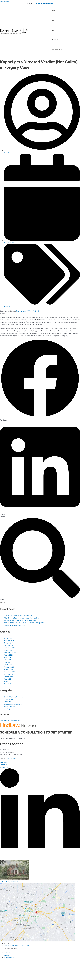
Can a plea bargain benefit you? (15, 625)
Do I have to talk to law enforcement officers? (19, 615)
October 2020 (8, 650)
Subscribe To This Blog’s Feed (10, 720)
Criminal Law (8, 699)
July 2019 (7, 681)
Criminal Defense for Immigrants (15, 697)
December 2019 (9, 672)
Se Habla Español (58, 49)
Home (54, 11)
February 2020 (9, 667)
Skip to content (5, 1)
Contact (55, 40)
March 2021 (8, 638)
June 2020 (7, 657)
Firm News (7, 306)
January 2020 (8, 669)
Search (2, 517)
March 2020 (8, 665)
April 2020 (7, 662)
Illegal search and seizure (13, 704)
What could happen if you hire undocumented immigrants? (24, 623)
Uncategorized (9, 709)
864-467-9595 (44, 3)
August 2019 (8, 679)
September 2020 (10, 652)
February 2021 (9, 640)
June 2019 (7, 684)
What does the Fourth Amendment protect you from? (22, 618)
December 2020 (9, 645)
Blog (53, 30)
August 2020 (8, 655)
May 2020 (7, 660)
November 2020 (9, 648)
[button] (40, 379)
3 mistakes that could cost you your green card (20, 620)
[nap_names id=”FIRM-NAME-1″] (27, 311)
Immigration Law (9, 706)
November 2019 (9, 674)
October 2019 (8, 677)
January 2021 (8, 643)
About (54, 20)
